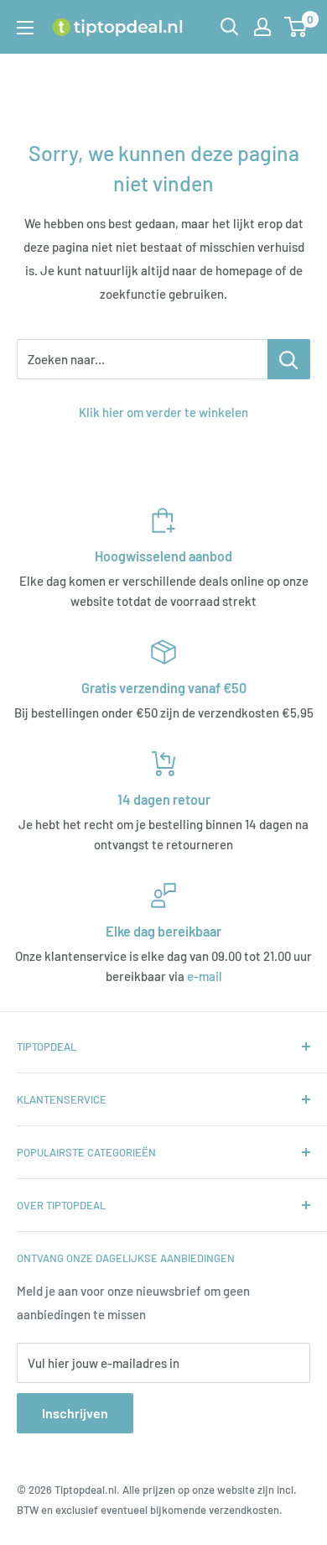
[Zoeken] (230, 27)
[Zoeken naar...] (288, 359)
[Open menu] (25, 27)
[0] (296, 27)
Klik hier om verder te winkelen (163, 412)
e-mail (204, 976)
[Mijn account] (262, 27)
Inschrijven (75, 1413)
